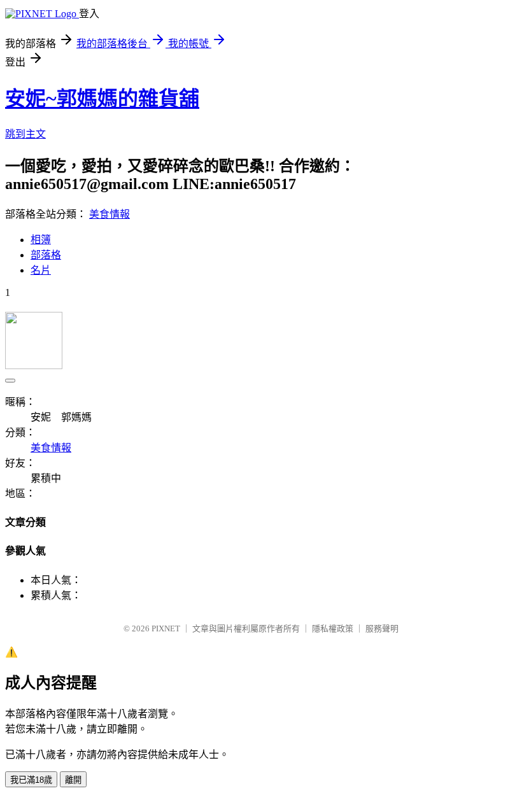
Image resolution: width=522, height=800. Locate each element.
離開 (73, 780)
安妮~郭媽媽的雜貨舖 (102, 98)
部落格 (46, 254)
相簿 (41, 239)
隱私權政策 (332, 628)
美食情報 (109, 214)
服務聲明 (382, 628)
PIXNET (166, 628)
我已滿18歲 (31, 780)
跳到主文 (25, 134)
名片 (41, 270)
